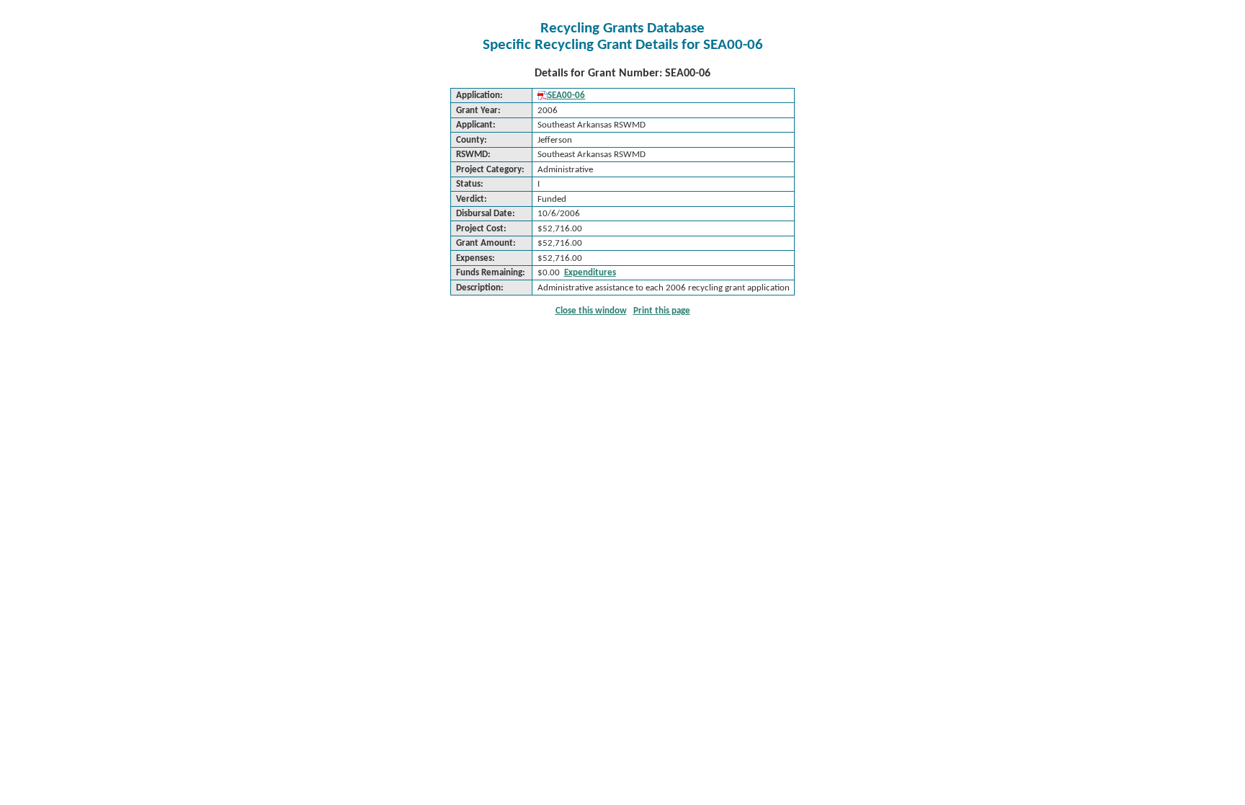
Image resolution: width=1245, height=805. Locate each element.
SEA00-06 (566, 95)
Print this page (661, 311)
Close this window (591, 311)
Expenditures (590, 272)
